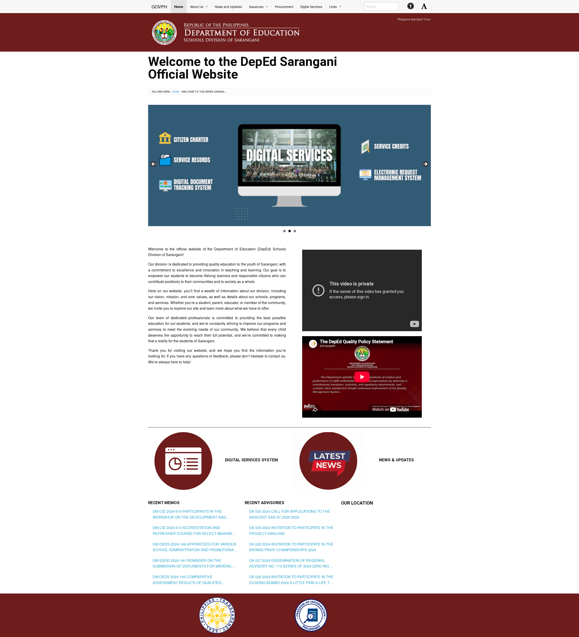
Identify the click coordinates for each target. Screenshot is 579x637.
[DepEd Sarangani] (230, 32)
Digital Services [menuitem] (311, 6)
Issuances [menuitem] (256, 6)
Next (425, 164)
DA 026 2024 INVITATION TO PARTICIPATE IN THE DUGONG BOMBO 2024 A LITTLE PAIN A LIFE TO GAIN (291, 579)
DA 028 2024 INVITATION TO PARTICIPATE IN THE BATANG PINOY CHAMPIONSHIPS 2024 (291, 547)
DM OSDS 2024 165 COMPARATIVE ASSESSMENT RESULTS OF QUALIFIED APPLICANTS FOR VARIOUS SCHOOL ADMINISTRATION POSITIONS (187, 579)
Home (175, 91)
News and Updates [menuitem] (228, 6)
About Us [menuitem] (196, 6)
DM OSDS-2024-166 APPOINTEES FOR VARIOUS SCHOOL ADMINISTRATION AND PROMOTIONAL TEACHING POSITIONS (194, 547)
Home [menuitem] (178, 6)
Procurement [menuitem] (284, 6)
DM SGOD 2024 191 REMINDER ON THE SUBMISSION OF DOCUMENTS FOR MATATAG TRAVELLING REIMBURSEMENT (192, 563)
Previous (153, 164)
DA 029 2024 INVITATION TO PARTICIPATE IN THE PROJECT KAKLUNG (291, 530)
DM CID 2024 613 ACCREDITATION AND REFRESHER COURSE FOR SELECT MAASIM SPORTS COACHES (192, 530)
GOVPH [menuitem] (159, 6)
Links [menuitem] (333, 6)
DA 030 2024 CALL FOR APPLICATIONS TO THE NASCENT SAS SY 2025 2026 (289, 514)
